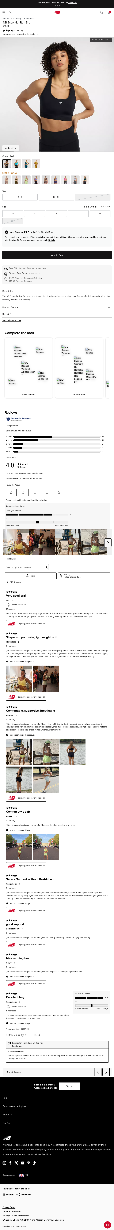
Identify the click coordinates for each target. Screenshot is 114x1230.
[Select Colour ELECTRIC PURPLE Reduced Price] (36, 180)
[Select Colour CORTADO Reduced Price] (46, 180)
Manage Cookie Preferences (16, 1215)
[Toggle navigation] (3, 12)
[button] (10, 12)
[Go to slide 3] (58, 6)
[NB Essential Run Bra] (57, 94)
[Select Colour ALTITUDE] (16, 164)
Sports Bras (29, 18)
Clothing (17, 18)
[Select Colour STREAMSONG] (26, 164)
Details (51, 240)
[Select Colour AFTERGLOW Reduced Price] (26, 180)
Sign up (69, 1086)
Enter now (76, 2)
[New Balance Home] (57, 12)
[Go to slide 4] (60, 6)
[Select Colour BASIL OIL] (36, 164)
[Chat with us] (107, 1225)
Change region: (9, 1175)
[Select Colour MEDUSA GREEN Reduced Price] (85, 180)
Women (6, 18)
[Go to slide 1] (54, 6)
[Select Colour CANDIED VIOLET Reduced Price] (55, 180)
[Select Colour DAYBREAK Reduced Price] (75, 180)
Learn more (35, 273)
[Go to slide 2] (56, 6)
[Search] (101, 12)
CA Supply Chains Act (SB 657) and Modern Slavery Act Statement (33, 1220)
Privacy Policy (9, 1207)
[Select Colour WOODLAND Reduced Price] (16, 180)
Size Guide (105, 206)
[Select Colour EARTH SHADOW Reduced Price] (6, 180)
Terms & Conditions (12, 1211)
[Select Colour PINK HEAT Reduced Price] (65, 180)
